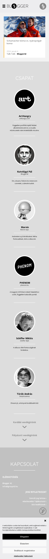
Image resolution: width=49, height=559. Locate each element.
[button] (45, 520)
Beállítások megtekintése (24, 551)
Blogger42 (21, 54)
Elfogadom (24, 537)
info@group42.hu (10, 486)
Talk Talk (11, 54)
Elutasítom (24, 544)
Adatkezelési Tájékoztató (23, 556)
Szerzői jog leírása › (37, 498)
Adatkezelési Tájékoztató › (34, 501)
